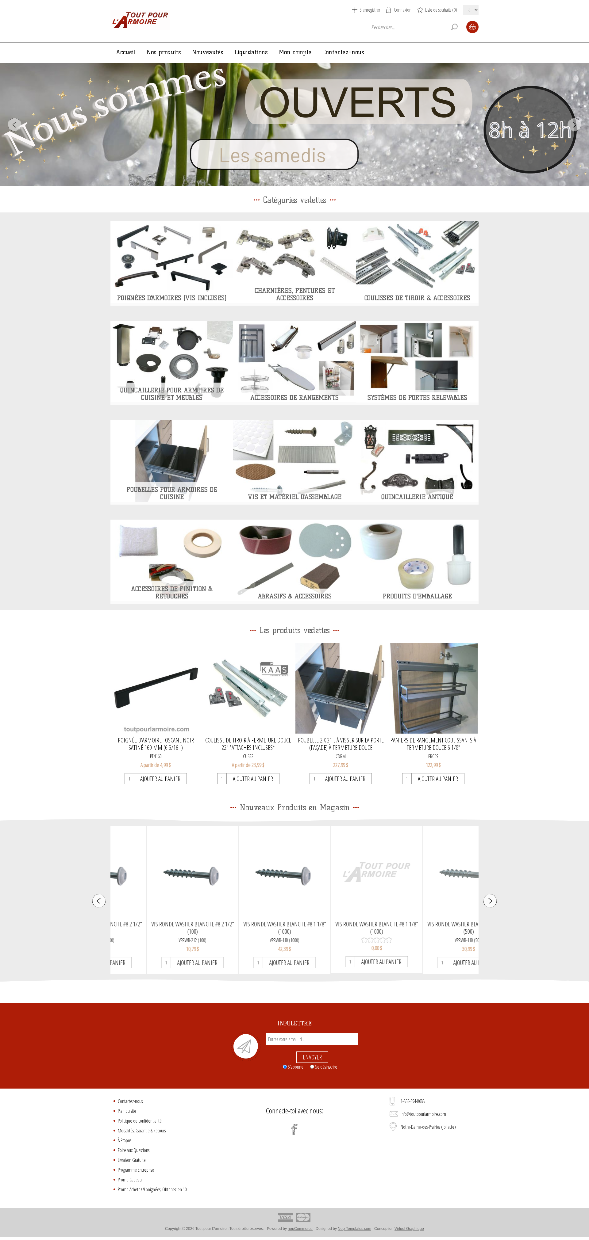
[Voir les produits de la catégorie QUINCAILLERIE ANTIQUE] (417, 461)
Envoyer (312, 1057)
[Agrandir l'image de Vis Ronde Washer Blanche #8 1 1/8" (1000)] (248, 872)
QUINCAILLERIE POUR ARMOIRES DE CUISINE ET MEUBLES (172, 394)
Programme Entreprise (136, 1169)
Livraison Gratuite (132, 1160)
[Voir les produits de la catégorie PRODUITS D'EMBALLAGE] (417, 560)
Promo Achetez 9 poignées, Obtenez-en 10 (152, 1189)
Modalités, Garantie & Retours (142, 1130)
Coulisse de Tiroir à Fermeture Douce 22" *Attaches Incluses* (248, 744)
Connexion (402, 9)
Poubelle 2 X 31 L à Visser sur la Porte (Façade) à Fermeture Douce (341, 744)
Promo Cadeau (130, 1179)
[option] (294, 124)
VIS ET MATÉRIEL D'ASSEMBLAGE (294, 497)
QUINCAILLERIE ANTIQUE (417, 497)
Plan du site (127, 1111)
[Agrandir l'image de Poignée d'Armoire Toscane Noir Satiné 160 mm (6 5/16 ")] (155, 688)
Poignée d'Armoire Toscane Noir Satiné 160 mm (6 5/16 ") (156, 744)
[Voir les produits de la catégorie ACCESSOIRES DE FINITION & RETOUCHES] (171, 560)
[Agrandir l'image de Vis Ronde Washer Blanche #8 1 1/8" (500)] (433, 872)
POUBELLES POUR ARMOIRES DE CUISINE (172, 493)
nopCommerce (300, 1229)
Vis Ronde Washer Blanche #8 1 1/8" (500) (433, 928)
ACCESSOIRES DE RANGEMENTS (294, 397)
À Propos (124, 1140)
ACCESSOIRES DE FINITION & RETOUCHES (172, 592)
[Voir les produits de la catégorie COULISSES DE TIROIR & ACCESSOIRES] (417, 262)
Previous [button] (14, 125)
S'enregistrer (370, 9)
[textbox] (414, 27)
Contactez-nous (130, 1101)
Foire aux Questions (133, 1150)
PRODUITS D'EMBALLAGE (417, 596)
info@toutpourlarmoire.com (423, 1114)
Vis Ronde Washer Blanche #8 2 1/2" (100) (157, 928)
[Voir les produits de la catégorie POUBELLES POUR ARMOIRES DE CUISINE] (171, 461)
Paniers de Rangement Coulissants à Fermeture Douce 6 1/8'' (433, 744)
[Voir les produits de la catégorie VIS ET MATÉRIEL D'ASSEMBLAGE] (294, 461)
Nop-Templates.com (354, 1229)
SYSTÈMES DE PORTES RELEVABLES (417, 397)
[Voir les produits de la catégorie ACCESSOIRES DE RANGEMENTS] (294, 361)
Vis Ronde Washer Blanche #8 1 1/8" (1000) (249, 928)
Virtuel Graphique (409, 1229)
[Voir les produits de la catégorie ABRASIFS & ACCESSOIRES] (294, 560)
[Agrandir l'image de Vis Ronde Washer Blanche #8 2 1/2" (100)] (156, 872)
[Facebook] (294, 1129)
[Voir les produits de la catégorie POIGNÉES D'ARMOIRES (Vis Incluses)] (171, 262)
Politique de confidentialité (140, 1120)
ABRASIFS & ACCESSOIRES (295, 596)
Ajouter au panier (160, 779)
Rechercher (454, 27)
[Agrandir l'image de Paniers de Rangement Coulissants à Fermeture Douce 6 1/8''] (433, 688)
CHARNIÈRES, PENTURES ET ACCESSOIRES (295, 294)
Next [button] (574, 125)
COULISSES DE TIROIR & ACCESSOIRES (417, 298)
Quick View (157, 888)
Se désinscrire (326, 1066)
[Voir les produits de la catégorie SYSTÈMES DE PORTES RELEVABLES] (417, 361)
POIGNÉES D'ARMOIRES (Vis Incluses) (171, 298)
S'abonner (296, 1066)
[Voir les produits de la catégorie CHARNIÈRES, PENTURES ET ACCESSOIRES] (294, 262)
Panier (472, 27)
